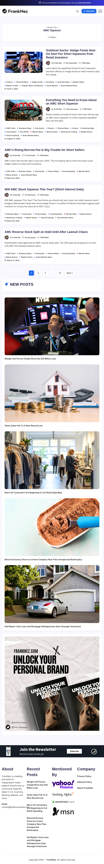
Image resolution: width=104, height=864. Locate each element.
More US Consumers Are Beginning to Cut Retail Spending (33, 492)
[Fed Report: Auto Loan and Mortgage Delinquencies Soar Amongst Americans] (52, 594)
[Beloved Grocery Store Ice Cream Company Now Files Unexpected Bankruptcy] (52, 527)
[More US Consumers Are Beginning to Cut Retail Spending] (52, 460)
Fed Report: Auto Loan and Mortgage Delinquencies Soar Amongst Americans (43, 626)
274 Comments (72, 109)
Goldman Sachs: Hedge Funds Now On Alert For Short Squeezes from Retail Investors (70, 54)
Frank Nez (58, 63)
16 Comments (30, 238)
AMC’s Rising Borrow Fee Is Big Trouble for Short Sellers (44, 150)
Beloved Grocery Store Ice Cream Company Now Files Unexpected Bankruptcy (43, 559)
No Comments (71, 63)
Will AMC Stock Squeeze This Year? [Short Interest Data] (44, 189)
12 (60, 273)
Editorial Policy (84, 782)
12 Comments (30, 155)
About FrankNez (85, 788)
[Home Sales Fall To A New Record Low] (52, 393)
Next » (70, 273)
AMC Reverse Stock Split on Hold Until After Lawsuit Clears (46, 232)
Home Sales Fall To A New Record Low (24, 425)
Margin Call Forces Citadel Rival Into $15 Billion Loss (30, 358)
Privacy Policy (84, 776)
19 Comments (30, 195)
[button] (77, 11)
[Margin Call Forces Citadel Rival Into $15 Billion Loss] (52, 326)
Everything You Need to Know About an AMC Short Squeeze (71, 101)
